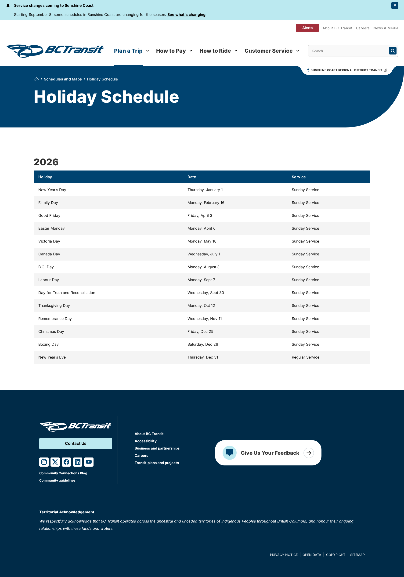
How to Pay (171, 50)
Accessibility (146, 441)
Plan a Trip (128, 50)
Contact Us (76, 443)
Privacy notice (284, 555)
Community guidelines (57, 480)
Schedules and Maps (63, 79)
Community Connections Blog (63, 473)
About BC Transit (337, 28)
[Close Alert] (394, 5)
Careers (363, 28)
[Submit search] (393, 50)
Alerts (307, 27)
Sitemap (357, 555)
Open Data (312, 555)
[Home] (36, 79)
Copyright (335, 555)
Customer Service (269, 50)
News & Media (385, 28)
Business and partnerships (157, 448)
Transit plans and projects (157, 463)
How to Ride (215, 50)
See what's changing (186, 14)
